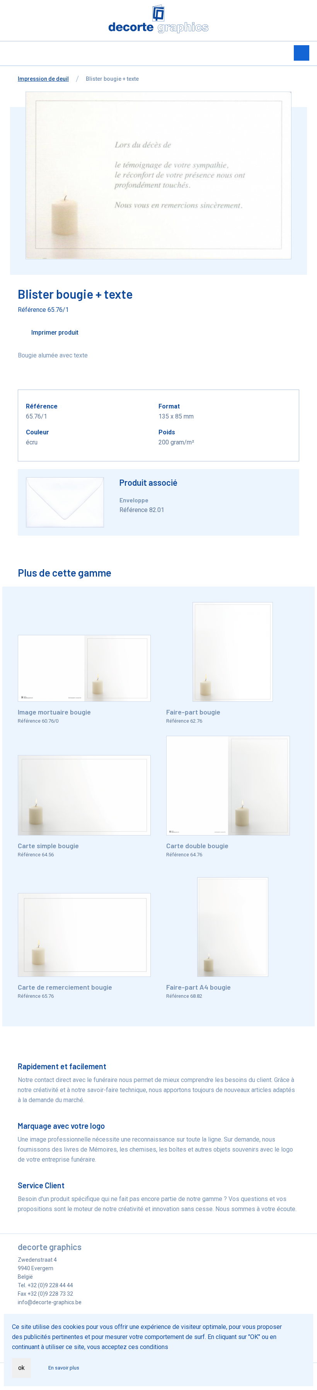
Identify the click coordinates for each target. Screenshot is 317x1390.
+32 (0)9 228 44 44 (50, 1285)
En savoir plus (63, 1368)
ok (21, 1367)
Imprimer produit (54, 332)
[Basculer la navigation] (301, 53)
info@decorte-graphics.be (50, 1302)
